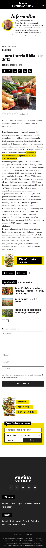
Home (4, 46)
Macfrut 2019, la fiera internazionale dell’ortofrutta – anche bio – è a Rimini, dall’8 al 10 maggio (29, 291)
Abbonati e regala (16, 504)
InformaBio (12, 46)
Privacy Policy (18, 534)
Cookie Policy (28, 534)
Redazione (5, 65)
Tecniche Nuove (7, 507)
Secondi (18, 521)
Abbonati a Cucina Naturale (27, 260)
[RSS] (29, 487)
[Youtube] (35, 487)
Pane (3, 525)
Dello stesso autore (25, 282)
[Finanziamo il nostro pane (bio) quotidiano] (7, 302)
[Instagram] (17, 487)
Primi (12, 521)
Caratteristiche (11, 435)
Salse (9, 525)
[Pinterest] (23, 487)
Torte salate (35, 521)
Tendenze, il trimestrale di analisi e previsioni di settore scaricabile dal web (19, 155)
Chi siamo (5, 504)
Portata (27, 435)
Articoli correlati (10, 282)
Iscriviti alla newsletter (32, 504)
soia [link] (34, 179)
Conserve (16, 525)
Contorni (26, 521)
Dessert (23, 525)
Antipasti (5, 521)
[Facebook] (11, 487)
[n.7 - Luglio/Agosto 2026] (9, 260)
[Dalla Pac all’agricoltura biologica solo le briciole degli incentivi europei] (7, 313)
